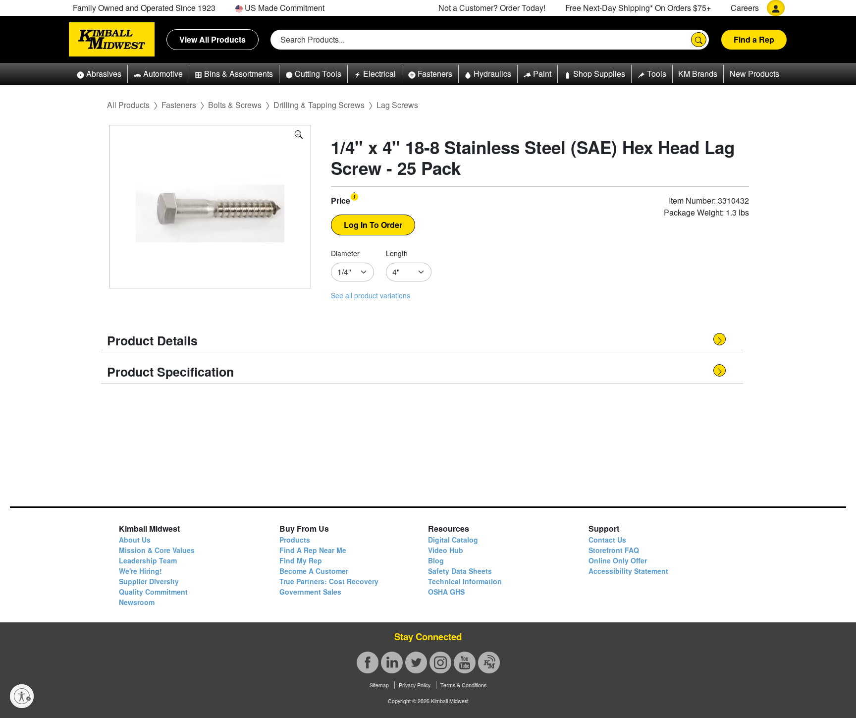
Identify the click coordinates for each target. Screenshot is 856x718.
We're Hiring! (140, 571)
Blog (436, 560)
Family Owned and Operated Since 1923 (144, 7)
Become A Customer (313, 571)
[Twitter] (416, 662)
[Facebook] (367, 662)
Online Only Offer (617, 560)
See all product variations (370, 295)
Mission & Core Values (157, 550)
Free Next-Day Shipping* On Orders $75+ (638, 7)
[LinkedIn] (392, 662)
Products (294, 540)
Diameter (345, 253)
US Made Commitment (283, 7)
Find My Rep (300, 560)
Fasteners (178, 104)
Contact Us (607, 540)
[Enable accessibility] (22, 696)
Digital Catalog (453, 540)
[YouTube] (465, 662)
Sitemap (379, 685)
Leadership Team (148, 560)
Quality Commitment (153, 592)
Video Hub (445, 550)
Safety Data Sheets (460, 571)
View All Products (212, 39)
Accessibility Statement (628, 571)
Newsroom (137, 602)
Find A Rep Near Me (312, 550)
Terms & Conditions (463, 685)
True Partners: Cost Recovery (328, 581)
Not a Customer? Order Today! (491, 7)
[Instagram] (440, 662)
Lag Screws (397, 104)
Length (397, 253)
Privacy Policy (414, 685)
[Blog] (489, 662)
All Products (128, 104)
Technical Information (465, 581)
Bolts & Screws (235, 104)
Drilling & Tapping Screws (319, 104)
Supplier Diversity (149, 581)
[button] (99, 74)
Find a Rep (754, 39)
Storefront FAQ (613, 550)
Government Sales (310, 592)
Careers (745, 7)
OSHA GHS (446, 592)
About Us (135, 540)
